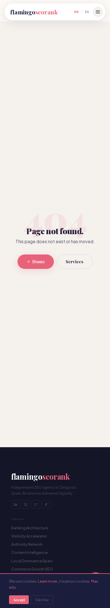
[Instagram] (25, 504)
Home (38, 261)
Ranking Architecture (29, 528)
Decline (42, 600)
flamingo (34, 12)
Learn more (47, 581)
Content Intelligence (29, 552)
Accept (19, 599)
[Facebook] (46, 504)
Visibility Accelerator (29, 536)
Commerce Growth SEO (32, 569)
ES (87, 12)
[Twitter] (36, 504)
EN (76, 12)
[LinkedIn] (15, 504)
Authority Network (27, 544)
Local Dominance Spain (32, 561)
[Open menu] (98, 12)
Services (74, 261)
